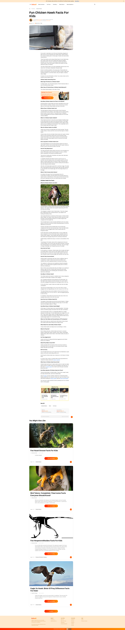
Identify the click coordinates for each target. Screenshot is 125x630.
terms (82, 619)
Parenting (54, 4)
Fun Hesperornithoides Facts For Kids (46, 541)
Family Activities (41, 4)
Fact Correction (65, 416)
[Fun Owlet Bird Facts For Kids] (45, 390)
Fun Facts (48, 4)
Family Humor (61, 4)
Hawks (36, 595)
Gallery (32, 48)
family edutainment (64, 623)
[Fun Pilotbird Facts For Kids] (64, 390)
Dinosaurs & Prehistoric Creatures (41, 557)
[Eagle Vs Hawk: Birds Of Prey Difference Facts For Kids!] (51, 573)
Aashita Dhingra (34, 593)
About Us (62, 619)
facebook (72, 619)
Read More (77, 1)
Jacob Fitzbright (38, 20)
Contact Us (52, 619)
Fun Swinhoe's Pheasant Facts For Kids (54, 396)
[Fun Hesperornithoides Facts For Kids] (51, 525)
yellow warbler (54, 378)
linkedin (72, 623)
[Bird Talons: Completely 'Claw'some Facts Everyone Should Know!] (51, 478)
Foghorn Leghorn (56, 359)
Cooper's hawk (49, 366)
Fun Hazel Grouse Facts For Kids (44, 450)
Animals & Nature (44, 405)
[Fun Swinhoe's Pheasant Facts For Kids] (54, 390)
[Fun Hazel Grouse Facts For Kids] (51, 435)
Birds (50, 405)
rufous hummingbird (64, 378)
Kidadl (29, 8)
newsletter (63, 622)
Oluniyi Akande (34, 497)
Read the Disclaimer (46, 416)
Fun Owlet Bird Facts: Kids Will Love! (45, 396)
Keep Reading (52, 458)
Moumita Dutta (40, 19)
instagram (72, 622)
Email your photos (47, 97)
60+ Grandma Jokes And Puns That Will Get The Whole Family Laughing (60, 1)
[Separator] (72, 417)
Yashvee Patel (48, 20)
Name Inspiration (70, 4)
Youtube (72, 625)
